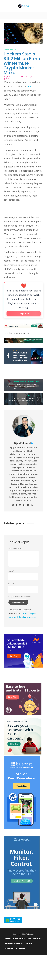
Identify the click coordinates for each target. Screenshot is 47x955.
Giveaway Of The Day (15, 948)
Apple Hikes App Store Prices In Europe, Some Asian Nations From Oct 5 (21, 400)
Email (11, 584)
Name (11, 571)
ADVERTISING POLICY (14, 943)
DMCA (29, 943)
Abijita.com (30, 934)
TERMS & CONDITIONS (15, 939)
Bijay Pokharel (8, 77)
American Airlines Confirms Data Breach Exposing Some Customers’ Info (25, 386)
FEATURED (34, 382)
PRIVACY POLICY (34, 939)
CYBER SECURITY (11, 49)
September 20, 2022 (20, 77)
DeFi (29, 86)
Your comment (15, 548)
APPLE (31, 396)
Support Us (24, 313)
